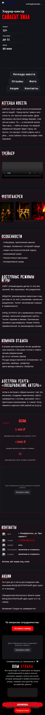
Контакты (31, 88)
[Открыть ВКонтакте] (33, 692)
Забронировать (22, 705)
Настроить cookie (22, 492)
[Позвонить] (19, 692)
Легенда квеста (24, 74)
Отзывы (17, 81)
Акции (14, 88)
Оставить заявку (22, 628)
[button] (6, 220)
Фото (32, 81)
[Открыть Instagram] (26, 692)
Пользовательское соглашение (29, 707)
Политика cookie (11, 707)
